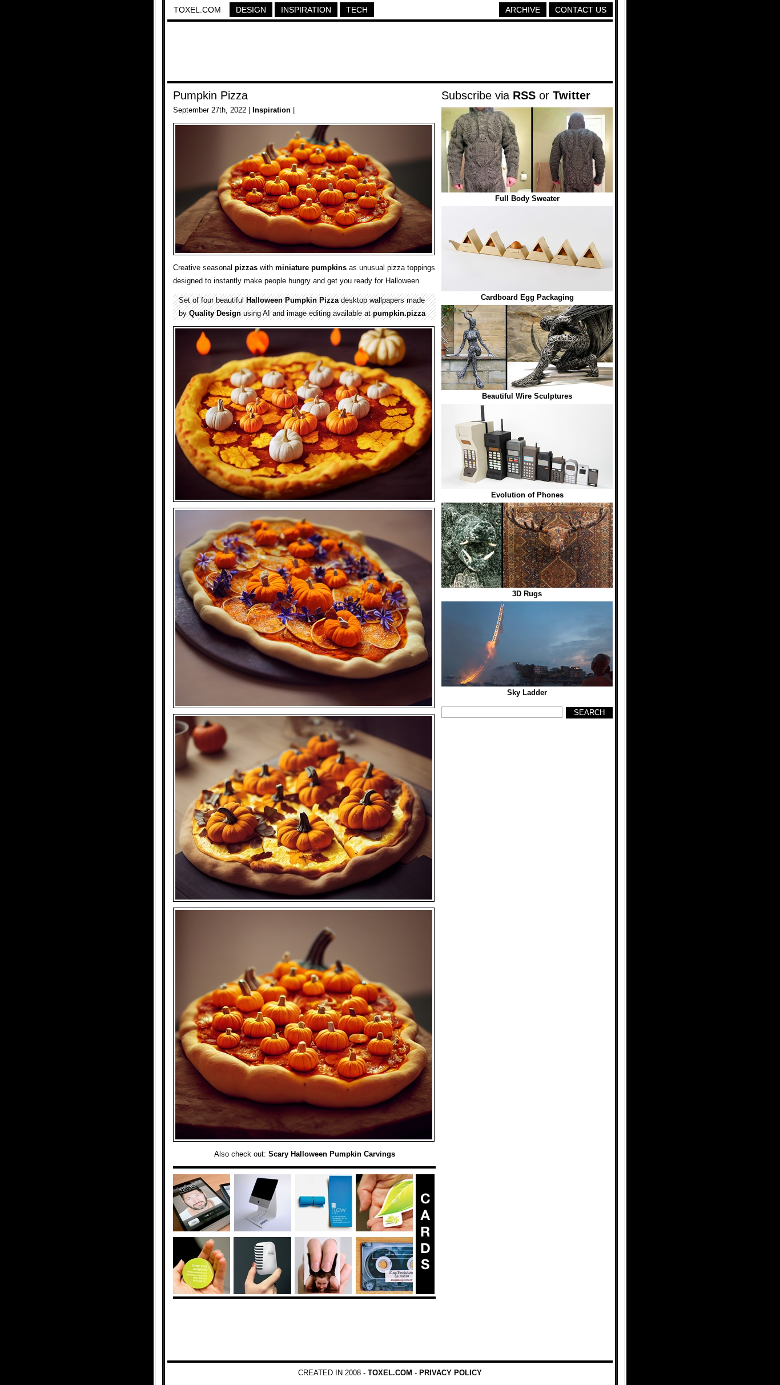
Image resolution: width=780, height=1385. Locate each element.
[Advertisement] (390, 53)
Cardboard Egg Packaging (527, 297)
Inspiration (306, 9)
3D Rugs (527, 593)
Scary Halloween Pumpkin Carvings (331, 1154)
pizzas (246, 267)
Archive (522, 9)
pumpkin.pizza (399, 313)
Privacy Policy (450, 1372)
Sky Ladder (527, 692)
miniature (292, 267)
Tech (357, 9)
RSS (524, 95)
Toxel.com (197, 9)
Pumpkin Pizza (210, 95)
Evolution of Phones (527, 495)
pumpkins (329, 267)
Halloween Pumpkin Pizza (292, 300)
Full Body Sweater (527, 198)
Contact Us (580, 9)
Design (251, 9)
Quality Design (215, 313)
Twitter (571, 95)
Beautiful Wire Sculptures (527, 396)
